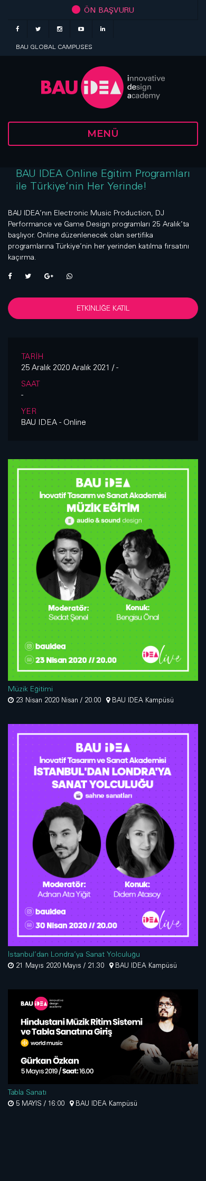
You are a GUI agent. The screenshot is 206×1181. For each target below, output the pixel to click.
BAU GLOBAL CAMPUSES (54, 46)
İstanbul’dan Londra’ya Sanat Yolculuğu (74, 954)
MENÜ (103, 134)
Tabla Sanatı (27, 1092)
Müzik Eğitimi (30, 688)
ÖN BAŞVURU (108, 9)
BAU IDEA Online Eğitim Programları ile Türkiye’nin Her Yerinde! (103, 179)
